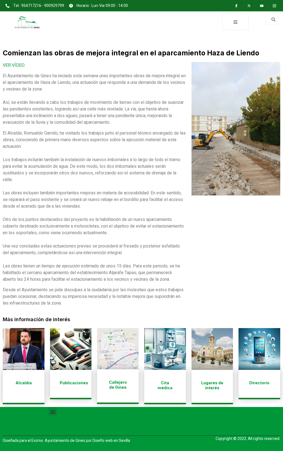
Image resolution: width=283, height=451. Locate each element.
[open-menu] (235, 22)
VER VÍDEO (14, 65)
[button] (52, 411)
